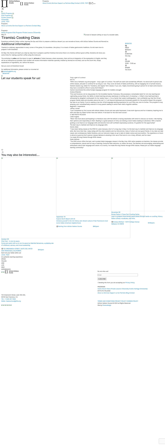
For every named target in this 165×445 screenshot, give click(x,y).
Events (49, 3)
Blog (72, 3)
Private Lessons (28, 32)
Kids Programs (17, 32)
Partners (68, 3)
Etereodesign (107, 305)
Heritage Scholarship (141, 289)
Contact (77, 3)
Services (54, 3)
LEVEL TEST (84, 3)
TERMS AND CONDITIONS (106, 301)
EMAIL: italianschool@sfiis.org (11, 301)
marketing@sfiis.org (9, 71)
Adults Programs (6, 32)
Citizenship (36, 32)
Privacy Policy (129, 282)
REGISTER (6, 73)
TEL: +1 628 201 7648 (8, 299)
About (44, 3)
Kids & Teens (106, 289)
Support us (61, 3)
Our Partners (121, 293)
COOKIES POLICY (132, 301)
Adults (100, 289)
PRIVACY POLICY (120, 301)
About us (4, 25)
